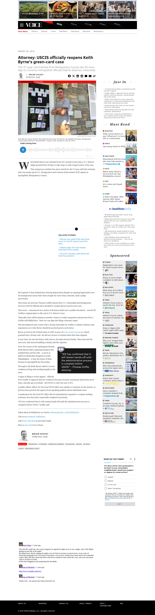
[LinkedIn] (78, 76)
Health (74, 24)
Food (106, 181)
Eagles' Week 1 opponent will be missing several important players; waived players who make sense (119, 95)
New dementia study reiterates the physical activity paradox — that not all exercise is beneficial (118, 239)
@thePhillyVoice (72, 412)
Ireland (79, 444)
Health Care (109, 413)
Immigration (27, 82)
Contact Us (63, 603)
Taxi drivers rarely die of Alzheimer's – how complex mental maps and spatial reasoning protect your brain (118, 116)
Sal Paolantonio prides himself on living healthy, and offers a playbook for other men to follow (120, 233)
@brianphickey (57, 412)
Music (107, 169)
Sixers (107, 194)
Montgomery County (32, 448)
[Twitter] (73, 76)
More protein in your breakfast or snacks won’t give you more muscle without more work (119, 245)
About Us (22, 603)
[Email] (90, 76)
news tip (27, 425)
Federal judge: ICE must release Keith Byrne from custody (72, 248)
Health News (109, 156)
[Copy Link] (94, 76)
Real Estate (109, 287)
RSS (121, 603)
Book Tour (109, 275)
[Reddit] (82, 76)
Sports (117, 24)
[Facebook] (69, 76)
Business (86, 31)
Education (75, 31)
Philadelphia (70, 444)
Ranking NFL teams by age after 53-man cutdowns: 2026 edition (119, 110)
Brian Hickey (36, 74)
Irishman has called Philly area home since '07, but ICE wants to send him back (74, 241)
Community (109, 375)
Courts (21, 448)
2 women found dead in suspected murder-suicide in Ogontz (120, 90)
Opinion (44, 31)
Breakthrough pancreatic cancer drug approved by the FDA (118, 216)
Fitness (108, 262)
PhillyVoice (34, 25)
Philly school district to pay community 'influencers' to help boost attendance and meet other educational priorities (119, 101)
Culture (88, 24)
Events (103, 24)
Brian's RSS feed (28, 421)
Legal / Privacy (85, 603)
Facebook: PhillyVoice (36, 417)
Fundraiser (109, 325)
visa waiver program (74, 332)
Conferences (109, 363)
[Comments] (86, 76)
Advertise (42, 603)
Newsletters (98, 31)
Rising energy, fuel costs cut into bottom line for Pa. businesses (119, 106)
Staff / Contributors (105, 604)
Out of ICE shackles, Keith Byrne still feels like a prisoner (74, 254)
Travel (107, 300)
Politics (34, 31)
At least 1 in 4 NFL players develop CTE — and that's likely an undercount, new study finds (120, 227)
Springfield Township (56, 444)
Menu (21, 25)
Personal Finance (111, 338)
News (59, 24)
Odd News (63, 31)
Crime (53, 31)
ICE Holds (86, 444)
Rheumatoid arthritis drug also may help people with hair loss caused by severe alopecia (119, 221)
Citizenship (38, 82)
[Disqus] (57, 511)
